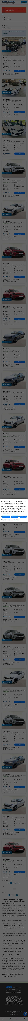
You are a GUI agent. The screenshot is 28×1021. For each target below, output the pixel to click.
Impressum (16, 519)
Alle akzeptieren (5, 516)
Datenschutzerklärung (6, 519)
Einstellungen (23, 516)
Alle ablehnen (15, 516)
